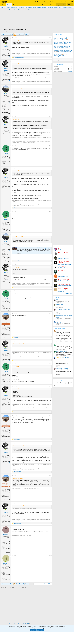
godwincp (68, 49)
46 (9, 102)
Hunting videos (59, 307)
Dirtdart (70, 42)
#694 (50, 386)
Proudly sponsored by (60, 246)
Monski (65, 41)
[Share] (48, 37)
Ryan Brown (56, 38)
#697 (50, 475)
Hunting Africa (50, 7)
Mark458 (68, 45)
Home (3, 4)
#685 (50, 145)
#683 (50, 86)
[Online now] (6, 43)
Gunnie (62, 55)
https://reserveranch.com (63, 272)
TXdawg (66, 47)
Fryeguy (65, 38)
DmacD (61, 43)
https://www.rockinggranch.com (65, 249)
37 (19, 34)
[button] (19, 4)
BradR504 (56, 41)
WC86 (64, 49)
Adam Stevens (57, 46)
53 (9, 56)
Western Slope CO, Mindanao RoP (6, 544)
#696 (50, 443)
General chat (58, 302)
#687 (50, 211)
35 (14, 34)
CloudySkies (63, 45)
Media (37, 4)
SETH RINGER (63, 50)
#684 (50, 116)
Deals (31, 4)
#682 (50, 61)
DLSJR (65, 345)
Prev (3, 34)
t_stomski (70, 41)
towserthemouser (58, 53)
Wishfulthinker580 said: (18, 343)
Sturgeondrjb (57, 43)
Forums (9, 4)
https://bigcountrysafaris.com (64, 264)
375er (59, 41)
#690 (50, 290)
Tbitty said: (15, 63)
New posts (3, 7)
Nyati (62, 41)
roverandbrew (63, 46)
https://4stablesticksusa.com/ (64, 276)
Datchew (65, 43)
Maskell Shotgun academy (66, 37)
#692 (50, 341)
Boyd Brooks (59, 54)
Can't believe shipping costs (63, 309)
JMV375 (61, 42)
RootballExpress (57, 55)
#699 (50, 527)
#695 (50, 415)
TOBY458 (61, 49)
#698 (50, 503)
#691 (50, 313)
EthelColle (70, 71)
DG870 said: (15, 40)
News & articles (29, 7)
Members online (58, 34)
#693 (50, 363)
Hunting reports (57, 7)
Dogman (56, 47)
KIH (67, 42)
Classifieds (58, 319)
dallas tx (8, 571)
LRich (59, 47)
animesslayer (59, 330)
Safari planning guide (41, 7)
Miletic (55, 50)
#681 (50, 37)
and (19, 57)
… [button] (21, 34)
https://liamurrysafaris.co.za (64, 254)
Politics (58, 299)
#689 (50, 264)
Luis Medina (62, 39)
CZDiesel (3, 32)
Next (26, 34)
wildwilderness (57, 45)
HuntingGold (56, 39)
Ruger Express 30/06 (61, 322)
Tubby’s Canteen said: (17, 88)
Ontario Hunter (65, 53)
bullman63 (56, 49)
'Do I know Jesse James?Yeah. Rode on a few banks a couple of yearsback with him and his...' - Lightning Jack (44, 248)
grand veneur (69, 50)
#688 (50, 234)
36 (16, 34)
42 (23, 34)
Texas (9, 101)
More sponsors (68, 293)
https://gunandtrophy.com (63, 258)
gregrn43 (66, 368)
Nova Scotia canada (6, 55)
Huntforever (66, 357)
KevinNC (62, 47)
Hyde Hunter (68, 51)
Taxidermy (58, 313)
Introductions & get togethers (17, 7)
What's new (24, 4)
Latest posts (57, 297)
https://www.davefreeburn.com (64, 285)
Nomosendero (59, 368)
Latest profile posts (59, 328)
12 (9, 332)
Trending (15, 4)
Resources (44, 4)
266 (9, 546)
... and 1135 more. (57, 56)
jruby (65, 42)
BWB (59, 37)
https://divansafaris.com (63, 267)
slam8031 (61, 38)
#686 (50, 168)
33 (10, 34)
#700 (50, 555)
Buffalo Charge (59, 304)
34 (12, 34)
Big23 (58, 50)
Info (51, 4)
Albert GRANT (57, 42)
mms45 (68, 46)
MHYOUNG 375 (59, 345)
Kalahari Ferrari (61, 51)
